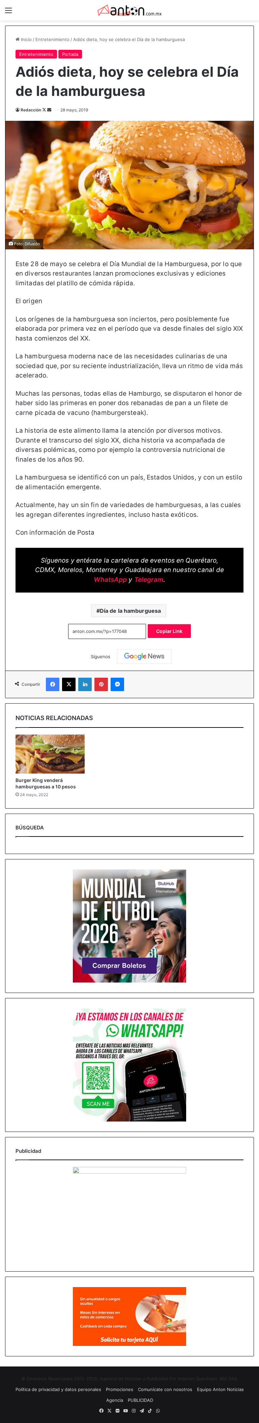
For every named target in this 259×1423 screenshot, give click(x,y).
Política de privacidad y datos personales (58, 1389)
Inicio (26, 39)
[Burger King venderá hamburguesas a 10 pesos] (50, 754)
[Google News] (144, 656)
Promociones (119, 1389)
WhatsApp (110, 579)
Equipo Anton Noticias (220, 1389)
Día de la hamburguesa (130, 610)
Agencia (114, 1400)
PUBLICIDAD (140, 1400)
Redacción (31, 109)
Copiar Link (169, 631)
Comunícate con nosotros (165, 1389)
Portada (70, 54)
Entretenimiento (52, 39)
